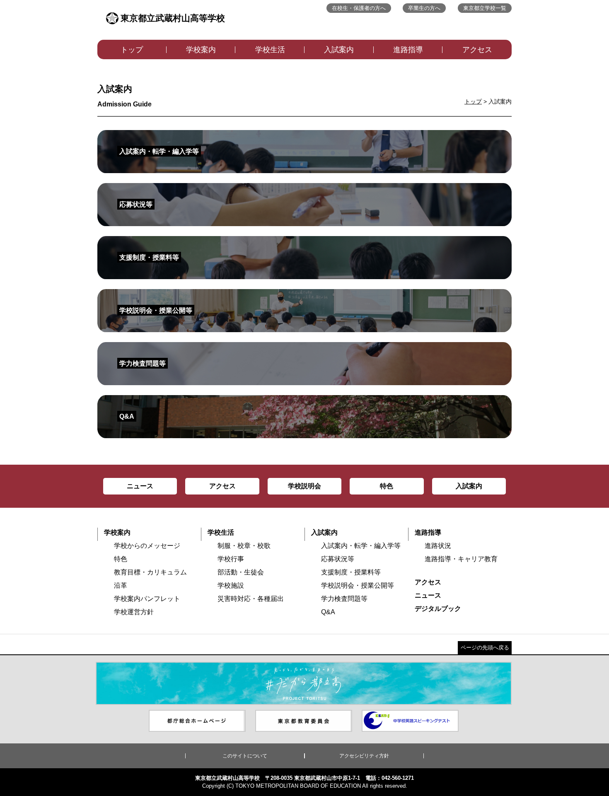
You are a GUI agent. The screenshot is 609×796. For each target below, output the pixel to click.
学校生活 (270, 50)
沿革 (120, 585)
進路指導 (408, 50)
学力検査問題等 (344, 598)
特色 (120, 558)
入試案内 (339, 50)
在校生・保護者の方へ (359, 8)
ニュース (428, 595)
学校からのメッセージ (147, 545)
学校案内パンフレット (147, 598)
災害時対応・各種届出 (251, 598)
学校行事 (231, 558)
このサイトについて (244, 756)
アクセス (477, 50)
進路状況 (438, 545)
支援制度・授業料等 (351, 572)
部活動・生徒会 (241, 572)
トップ (132, 50)
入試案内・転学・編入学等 (361, 545)
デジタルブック (438, 608)
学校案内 (201, 50)
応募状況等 (337, 558)
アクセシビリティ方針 (364, 756)
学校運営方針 (134, 611)
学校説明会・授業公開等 (357, 585)
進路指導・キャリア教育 (461, 558)
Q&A (328, 611)
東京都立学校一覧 (484, 8)
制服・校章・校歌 (244, 545)
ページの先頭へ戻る (485, 647)
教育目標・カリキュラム (150, 572)
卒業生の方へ (424, 8)
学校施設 (231, 585)
